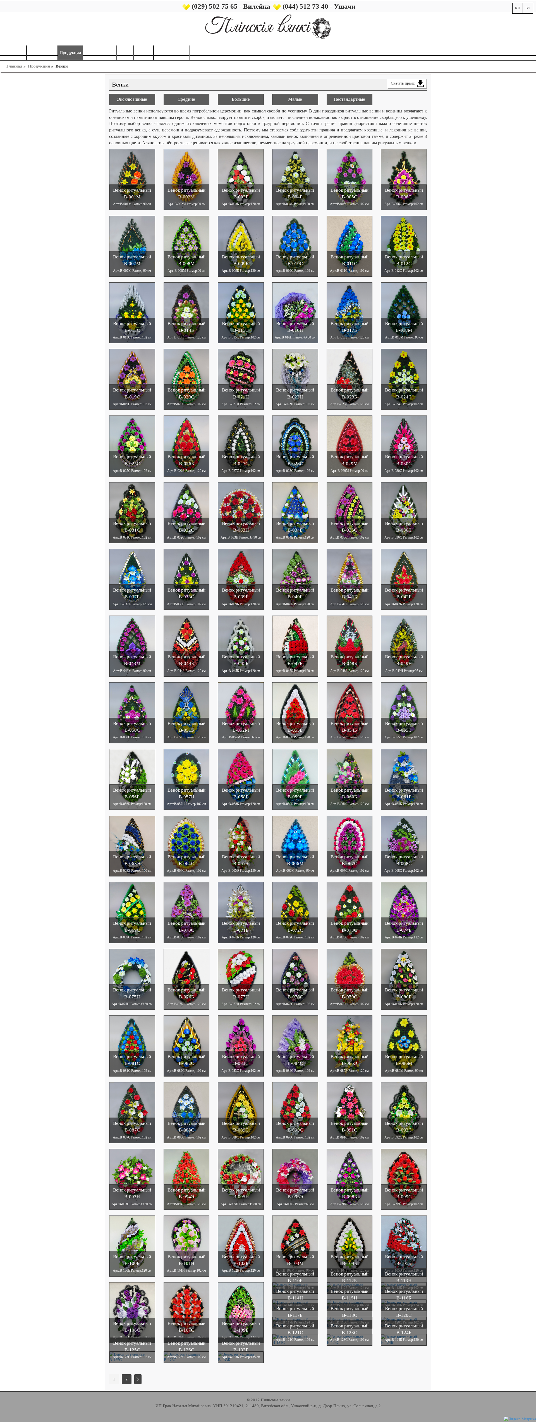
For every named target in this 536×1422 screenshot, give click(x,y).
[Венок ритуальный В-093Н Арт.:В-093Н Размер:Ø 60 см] (132, 1179)
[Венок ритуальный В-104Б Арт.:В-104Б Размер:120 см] (349, 1245)
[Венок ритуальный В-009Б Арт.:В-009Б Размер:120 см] (241, 246)
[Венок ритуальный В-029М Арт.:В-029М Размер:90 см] (349, 446)
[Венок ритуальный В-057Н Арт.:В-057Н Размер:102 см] (186, 779)
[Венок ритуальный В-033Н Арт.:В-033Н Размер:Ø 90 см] (241, 512)
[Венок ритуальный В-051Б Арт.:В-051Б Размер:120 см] (186, 712)
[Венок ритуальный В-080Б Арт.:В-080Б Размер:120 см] (404, 979)
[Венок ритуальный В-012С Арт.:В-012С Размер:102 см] (404, 246)
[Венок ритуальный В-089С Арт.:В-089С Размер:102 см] (241, 1112)
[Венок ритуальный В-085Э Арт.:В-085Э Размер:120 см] (349, 1046)
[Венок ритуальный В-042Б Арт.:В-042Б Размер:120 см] (404, 579)
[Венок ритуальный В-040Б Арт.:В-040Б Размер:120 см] (295, 579)
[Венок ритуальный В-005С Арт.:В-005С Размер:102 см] (349, 179)
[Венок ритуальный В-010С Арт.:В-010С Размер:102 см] (295, 246)
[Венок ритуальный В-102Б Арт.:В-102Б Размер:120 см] (241, 1245)
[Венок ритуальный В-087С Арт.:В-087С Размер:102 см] (132, 1112)
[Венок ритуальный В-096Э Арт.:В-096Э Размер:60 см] (295, 1179)
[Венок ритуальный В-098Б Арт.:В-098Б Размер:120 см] (349, 1179)
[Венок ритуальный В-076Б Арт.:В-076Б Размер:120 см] (186, 979)
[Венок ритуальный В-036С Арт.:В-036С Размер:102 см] (404, 512)
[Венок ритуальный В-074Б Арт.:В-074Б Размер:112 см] (404, 912)
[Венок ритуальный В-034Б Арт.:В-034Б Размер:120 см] (295, 512)
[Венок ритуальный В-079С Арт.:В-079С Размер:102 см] (349, 979)
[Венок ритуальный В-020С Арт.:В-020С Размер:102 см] (186, 379)
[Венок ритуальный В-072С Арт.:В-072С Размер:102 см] (295, 912)
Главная (14, 66)
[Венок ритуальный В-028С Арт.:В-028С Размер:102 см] (295, 446)
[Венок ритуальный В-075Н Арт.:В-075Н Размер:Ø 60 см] (132, 979)
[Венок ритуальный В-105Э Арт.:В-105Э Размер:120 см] (404, 1245)
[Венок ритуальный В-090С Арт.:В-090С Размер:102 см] (295, 1112)
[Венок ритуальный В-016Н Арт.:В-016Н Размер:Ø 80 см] (295, 312)
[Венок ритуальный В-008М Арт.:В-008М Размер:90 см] (186, 246)
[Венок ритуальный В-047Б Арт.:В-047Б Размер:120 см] (295, 646)
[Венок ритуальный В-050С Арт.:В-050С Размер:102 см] (132, 712)
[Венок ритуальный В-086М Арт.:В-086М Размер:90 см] (404, 1046)
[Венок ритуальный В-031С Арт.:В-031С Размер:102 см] (132, 512)
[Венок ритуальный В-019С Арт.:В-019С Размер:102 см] (132, 379)
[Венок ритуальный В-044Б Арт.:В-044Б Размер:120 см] (186, 646)
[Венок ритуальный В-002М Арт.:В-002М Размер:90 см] (186, 179)
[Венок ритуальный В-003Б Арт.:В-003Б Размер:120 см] (241, 179)
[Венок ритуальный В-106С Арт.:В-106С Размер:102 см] (132, 1312)
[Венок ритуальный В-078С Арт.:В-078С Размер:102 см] (295, 979)
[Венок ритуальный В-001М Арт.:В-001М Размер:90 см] (132, 179)
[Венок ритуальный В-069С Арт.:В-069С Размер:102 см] (132, 912)
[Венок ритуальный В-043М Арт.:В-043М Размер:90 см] (132, 646)
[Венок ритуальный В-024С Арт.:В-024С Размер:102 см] (404, 379)
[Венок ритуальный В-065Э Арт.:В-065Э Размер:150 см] (241, 846)
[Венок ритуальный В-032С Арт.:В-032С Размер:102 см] (186, 512)
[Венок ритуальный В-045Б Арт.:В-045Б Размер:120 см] (241, 646)
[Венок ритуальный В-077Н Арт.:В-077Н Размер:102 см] (241, 979)
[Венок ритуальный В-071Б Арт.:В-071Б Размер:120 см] (241, 912)
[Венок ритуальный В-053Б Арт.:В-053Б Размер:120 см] (295, 712)
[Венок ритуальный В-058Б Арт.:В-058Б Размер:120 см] (241, 779)
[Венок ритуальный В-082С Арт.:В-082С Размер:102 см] (186, 1046)
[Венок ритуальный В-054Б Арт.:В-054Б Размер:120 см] (349, 712)
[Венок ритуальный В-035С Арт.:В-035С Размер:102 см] (349, 512)
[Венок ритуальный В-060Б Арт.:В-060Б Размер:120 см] (349, 779)
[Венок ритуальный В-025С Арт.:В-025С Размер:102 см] (132, 446)
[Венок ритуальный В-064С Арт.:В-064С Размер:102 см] (186, 846)
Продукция (39, 66)
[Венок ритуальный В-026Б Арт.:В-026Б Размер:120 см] (186, 446)
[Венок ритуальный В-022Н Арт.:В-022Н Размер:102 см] (295, 379)
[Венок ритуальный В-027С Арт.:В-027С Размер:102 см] (241, 446)
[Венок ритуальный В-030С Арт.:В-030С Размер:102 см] (404, 446)
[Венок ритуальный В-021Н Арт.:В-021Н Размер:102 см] (241, 379)
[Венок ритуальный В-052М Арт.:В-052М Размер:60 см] (241, 712)
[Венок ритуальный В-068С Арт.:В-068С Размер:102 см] (404, 846)
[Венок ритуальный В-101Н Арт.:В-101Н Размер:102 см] (186, 1245)
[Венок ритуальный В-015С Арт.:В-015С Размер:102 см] (241, 312)
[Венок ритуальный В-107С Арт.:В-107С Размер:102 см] (186, 1312)
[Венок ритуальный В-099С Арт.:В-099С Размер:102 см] (404, 1179)
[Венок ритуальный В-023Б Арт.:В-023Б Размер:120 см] (349, 379)
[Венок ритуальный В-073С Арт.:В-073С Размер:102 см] (349, 912)
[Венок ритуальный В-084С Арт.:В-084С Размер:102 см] (295, 1046)
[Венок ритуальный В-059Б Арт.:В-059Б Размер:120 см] (295, 779)
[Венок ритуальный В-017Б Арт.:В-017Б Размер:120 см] (349, 312)
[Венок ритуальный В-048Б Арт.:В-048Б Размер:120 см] (349, 646)
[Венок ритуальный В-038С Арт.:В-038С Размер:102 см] (186, 579)
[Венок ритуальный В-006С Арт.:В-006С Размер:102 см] (404, 179)
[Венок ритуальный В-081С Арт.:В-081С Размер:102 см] (132, 1046)
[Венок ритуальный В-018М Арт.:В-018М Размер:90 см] (404, 312)
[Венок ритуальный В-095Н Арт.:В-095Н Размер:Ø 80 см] (241, 1179)
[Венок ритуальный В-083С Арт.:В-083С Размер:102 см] (241, 1046)
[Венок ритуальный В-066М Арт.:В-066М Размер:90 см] (295, 846)
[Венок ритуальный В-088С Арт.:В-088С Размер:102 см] (186, 1112)
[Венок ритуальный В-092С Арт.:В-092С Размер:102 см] (404, 1112)
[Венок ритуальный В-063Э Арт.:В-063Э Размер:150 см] (132, 846)
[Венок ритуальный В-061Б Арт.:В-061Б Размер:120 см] (404, 779)
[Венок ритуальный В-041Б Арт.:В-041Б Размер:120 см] (349, 579)
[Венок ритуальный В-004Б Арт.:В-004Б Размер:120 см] (295, 179)
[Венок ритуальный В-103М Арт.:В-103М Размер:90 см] (295, 1245)
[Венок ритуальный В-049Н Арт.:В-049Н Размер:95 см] (404, 646)
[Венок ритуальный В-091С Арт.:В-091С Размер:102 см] (349, 1112)
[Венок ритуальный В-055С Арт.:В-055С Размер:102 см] (404, 712)
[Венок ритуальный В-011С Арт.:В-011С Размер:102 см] (349, 246)
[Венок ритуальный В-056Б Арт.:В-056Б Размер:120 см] (132, 779)
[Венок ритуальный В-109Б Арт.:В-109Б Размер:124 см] (241, 1312)
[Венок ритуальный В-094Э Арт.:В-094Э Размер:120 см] (186, 1179)
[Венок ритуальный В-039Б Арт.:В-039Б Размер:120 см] (241, 579)
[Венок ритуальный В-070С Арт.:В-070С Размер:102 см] (186, 912)
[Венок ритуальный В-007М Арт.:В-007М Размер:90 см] (132, 246)
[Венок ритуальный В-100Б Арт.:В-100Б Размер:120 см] (132, 1245)
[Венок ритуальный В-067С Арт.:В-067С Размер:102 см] (349, 846)
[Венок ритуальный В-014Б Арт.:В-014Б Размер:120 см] (186, 312)
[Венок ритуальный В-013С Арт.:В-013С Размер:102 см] (132, 312)
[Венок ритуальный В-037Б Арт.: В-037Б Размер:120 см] (132, 579)
